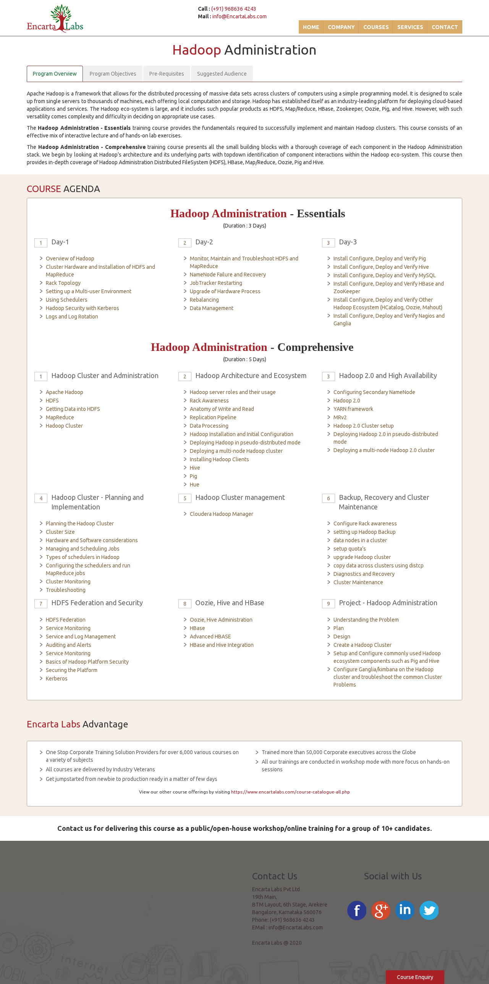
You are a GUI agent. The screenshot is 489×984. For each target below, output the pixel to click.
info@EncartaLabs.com (239, 16)
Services (410, 27)
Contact (445, 27)
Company (341, 27)
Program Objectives (113, 74)
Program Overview (55, 74)
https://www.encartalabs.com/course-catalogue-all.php (290, 791)
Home (311, 27)
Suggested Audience (222, 74)
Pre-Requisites (166, 74)
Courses (376, 27)
